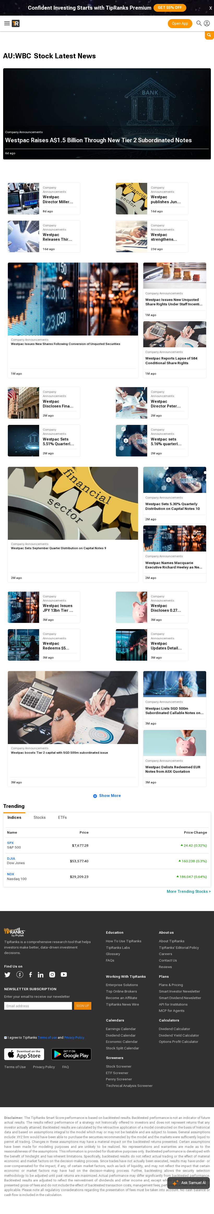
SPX (10, 843)
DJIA (11, 858)
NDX (10, 874)
